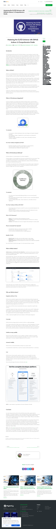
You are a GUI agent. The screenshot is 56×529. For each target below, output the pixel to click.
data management (45, 60)
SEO (48, 81)
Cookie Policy (17, 523)
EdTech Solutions (45, 69)
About (9, 5)
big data (46, 54)
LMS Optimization (47, 79)
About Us (38, 506)
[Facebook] (23, 469)
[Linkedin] (30, 469)
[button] (44, 38)
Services (13, 5)
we (13, 427)
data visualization (45, 63)
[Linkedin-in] (41, 1)
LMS (43, 79)
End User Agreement (48, 507)
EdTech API (47, 67)
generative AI (45, 75)
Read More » (5, 497)
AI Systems (44, 49)
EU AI (43, 74)
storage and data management (45, 84)
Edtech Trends (45, 70)
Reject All (7, 525)
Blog (25, 5)
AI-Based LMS (48, 46)
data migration (45, 61)
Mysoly (5, 5)
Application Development (26, 45)
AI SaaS (49, 48)
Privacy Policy (47, 506)
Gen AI (48, 74)
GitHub (7, 65)
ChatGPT (44, 55)
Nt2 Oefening (45, 81)
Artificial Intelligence (46, 53)
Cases (17, 5)
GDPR (46, 74)
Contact (21, 5)
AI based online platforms (46, 47)
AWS (43, 54)
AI (45, 46)
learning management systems (46, 78)
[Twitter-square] (28, 469)
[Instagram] (25, 469)
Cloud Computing (45, 56)
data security (45, 62)
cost (26, 362)
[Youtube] (33, 469)
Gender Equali (47, 508)
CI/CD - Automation (34, 45)
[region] (11, 522)
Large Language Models (46, 76)
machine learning (45, 80)
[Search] (44, 41)
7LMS (43, 46)
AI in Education (45, 48)
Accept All (15, 525)
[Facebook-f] (38, 1)
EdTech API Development (46, 68)
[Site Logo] (6, 1)
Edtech (44, 67)
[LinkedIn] (41, 511)
